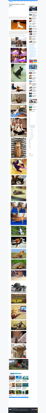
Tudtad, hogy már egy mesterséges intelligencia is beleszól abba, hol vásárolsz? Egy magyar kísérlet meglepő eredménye (34, 15)
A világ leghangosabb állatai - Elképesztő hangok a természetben (25, 381)
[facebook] (34, 0)
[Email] (20, 373)
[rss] (36, 409)
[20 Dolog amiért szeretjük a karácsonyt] (30, 93)
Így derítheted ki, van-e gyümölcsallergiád (34, 21)
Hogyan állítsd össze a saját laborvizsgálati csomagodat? (34, 26)
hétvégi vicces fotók (31, 55)
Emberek (30, 141)
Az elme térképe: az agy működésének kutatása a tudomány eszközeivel (34, 31)
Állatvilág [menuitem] (15, 1)
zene (34, 53)
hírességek (32, 53)
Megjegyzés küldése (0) (19, 397)
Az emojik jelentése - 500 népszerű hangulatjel (32, 70)
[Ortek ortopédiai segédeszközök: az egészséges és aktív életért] (30, 39)
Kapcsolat (12, 0)
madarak (30, 54)
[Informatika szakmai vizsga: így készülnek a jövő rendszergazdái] (33, 8)
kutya (32, 52)
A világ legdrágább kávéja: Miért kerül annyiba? (19, 394)
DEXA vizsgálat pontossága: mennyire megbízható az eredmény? (34, 24)
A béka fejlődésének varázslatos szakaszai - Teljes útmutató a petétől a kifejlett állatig (19, 381)
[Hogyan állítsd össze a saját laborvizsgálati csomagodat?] (30, 26)
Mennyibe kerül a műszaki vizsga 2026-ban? (34, 81)
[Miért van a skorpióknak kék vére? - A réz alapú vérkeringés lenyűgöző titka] (12, 378)
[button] (35, 1)
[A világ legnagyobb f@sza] (30, 76)
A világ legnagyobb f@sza (34, 75)
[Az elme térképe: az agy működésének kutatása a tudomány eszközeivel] (30, 31)
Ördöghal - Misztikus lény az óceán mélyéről (25, 394)
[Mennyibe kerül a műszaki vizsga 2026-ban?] (30, 81)
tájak (35, 54)
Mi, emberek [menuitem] (30, 1)
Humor (29, 144)
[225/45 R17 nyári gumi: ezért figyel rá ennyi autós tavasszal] (30, 34)
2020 (33, 117)
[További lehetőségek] (21, 373)
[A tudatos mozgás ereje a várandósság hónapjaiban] (30, 36)
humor (30, 45)
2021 (33, 116)
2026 (33, 112)
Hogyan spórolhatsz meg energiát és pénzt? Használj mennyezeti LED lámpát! (34, 88)
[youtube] (34, 409)
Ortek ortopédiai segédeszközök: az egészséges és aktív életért (34, 39)
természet (30, 46)
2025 (33, 113)
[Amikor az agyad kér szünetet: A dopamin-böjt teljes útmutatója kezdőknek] (30, 18)
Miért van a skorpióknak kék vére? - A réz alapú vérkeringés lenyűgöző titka (11, 381)
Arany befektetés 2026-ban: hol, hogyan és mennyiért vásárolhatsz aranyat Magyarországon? (34, 42)
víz (29, 52)
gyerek (35, 52)
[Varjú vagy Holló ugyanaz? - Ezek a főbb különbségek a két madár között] (30, 73)
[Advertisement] (18, 12)
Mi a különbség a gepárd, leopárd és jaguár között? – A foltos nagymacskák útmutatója (18, 388)
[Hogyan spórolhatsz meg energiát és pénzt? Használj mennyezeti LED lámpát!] (30, 87)
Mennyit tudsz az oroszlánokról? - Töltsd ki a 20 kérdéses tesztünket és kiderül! (12, 388)
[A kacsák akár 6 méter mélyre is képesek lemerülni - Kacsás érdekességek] (25, 385)
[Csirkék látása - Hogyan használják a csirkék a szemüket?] (12, 392)
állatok (32, 46)
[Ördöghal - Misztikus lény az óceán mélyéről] (25, 392)
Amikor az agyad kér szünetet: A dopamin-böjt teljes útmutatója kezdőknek (34, 19)
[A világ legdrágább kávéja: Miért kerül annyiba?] (19, 392)
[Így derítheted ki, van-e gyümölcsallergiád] (30, 21)
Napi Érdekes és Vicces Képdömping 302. (32, 105)
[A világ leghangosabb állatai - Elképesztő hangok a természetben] (25, 378)
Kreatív (29, 145)
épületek (30, 51)
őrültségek (35, 48)
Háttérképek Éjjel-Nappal (31, 155)
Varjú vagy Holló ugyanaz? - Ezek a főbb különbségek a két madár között (34, 73)
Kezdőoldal (10, 0)
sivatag (34, 55)
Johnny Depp (30, 57)
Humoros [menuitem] (34, 1)
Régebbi (27, 398)
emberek (34, 45)
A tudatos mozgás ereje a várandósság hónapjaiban (34, 36)
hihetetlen (33, 49)
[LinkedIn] (19, 373)
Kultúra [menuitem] (25, 1)
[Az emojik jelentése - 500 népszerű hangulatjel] (33, 67)
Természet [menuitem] (18, 1)
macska (32, 51)
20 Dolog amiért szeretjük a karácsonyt (34, 93)
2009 (33, 124)
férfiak (33, 54)
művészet (30, 49)
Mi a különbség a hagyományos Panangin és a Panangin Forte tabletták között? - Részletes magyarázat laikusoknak (34, 84)
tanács (35, 50)
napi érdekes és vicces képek (31, 56)
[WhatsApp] (18, 373)
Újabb (9, 398)
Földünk (30, 48)
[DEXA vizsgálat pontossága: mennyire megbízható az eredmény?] (30, 24)
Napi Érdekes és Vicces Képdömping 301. (34, 107)
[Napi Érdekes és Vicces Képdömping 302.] (33, 101)
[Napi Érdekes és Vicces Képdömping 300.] (30, 110)
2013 (33, 121)
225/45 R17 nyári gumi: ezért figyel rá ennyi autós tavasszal (34, 34)
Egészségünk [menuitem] (21, 1)
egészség (32, 48)
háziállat (35, 51)
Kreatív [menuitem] (27, 1)
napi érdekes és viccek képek (31, 47)
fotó (29, 53)
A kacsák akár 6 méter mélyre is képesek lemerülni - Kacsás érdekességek (24, 388)
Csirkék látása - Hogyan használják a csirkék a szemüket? (11, 395)
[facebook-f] (31, 409)
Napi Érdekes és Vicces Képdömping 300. (34, 109)
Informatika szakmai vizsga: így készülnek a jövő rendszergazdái (33, 12)
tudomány (30, 50)
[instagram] (35, 409)
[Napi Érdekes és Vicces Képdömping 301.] (30, 107)
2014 (33, 120)
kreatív (32, 45)
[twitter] (35, 0)
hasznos (33, 50)
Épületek (30, 142)
